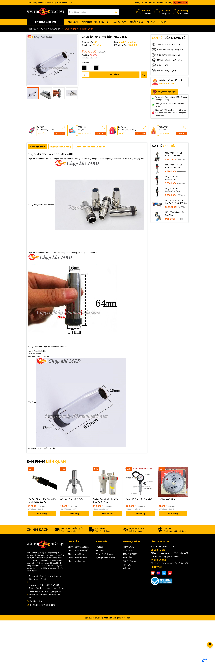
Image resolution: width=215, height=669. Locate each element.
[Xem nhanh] (54, 478)
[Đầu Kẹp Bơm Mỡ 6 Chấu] (75, 482)
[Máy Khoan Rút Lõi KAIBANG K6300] (157, 192)
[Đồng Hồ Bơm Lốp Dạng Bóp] (140, 482)
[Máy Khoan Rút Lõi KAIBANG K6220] (157, 168)
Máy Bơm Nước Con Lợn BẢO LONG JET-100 (176, 201)
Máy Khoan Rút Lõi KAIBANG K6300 (174, 189)
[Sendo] (170, 573)
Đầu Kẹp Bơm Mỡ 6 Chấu (71, 499)
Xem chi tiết (107, 513)
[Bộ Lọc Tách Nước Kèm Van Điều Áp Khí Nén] (107, 482)
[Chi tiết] (63, 127)
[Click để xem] (52, 60)
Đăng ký (139, 2)
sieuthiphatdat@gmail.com (42, 605)
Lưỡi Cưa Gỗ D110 (167, 499)
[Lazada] (158, 573)
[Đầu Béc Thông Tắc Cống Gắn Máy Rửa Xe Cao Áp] (42, 482)
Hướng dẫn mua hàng (105, 557)
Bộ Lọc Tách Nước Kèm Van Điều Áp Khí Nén (106, 500)
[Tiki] (164, 573)
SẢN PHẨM (46, 461)
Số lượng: (85, 63)
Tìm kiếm (99, 547)
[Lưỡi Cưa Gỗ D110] (173, 482)
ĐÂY (53, 448)
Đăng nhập (150, 2)
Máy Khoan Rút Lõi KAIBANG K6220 (174, 166)
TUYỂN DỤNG (136, 22)
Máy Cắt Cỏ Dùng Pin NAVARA (175, 213)
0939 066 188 (158, 560)
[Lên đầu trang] (210, 654)
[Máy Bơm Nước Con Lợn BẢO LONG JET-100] (157, 204)
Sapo (128, 617)
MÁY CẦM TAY (119, 22)
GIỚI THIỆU (87, 22)
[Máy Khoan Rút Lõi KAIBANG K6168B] (157, 156)
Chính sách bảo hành (77, 557)
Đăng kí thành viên (104, 554)
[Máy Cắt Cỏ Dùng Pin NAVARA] (157, 216)
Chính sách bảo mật (77, 561)
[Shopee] (153, 573)
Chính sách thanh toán (78, 547)
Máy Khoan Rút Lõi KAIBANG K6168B (174, 154)
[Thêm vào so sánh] (54, 473)
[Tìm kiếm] (116, 11)
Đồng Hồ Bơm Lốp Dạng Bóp (139, 499)
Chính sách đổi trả (76, 554)
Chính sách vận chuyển (78, 550)
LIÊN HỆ (162, 22)
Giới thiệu (100, 550)
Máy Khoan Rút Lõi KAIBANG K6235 (174, 177)
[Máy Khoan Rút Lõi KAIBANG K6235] (157, 180)
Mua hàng (42, 513)
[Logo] (45, 12)
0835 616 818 (181, 2)
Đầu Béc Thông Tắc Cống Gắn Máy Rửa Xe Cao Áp (42, 500)
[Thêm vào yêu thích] (144, 74)
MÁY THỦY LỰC (101, 22)
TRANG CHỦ (73, 22)
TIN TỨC (151, 22)
